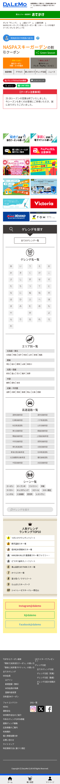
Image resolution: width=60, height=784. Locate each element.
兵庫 (13, 392)
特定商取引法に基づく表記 (14, 748)
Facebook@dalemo (30, 624)
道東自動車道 (17, 415)
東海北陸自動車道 (17, 452)
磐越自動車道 (43, 431)
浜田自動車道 (43, 462)
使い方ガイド (30, 72)
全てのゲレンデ (9, 671)
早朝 (42, 486)
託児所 (29, 494)
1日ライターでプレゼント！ (44, 660)
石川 (18, 373)
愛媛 (39, 392)
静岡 (8, 382)
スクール (35, 490)
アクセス (19, 72)
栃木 (13, 364)
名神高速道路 (43, 452)
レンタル (10, 494)
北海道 (8, 354)
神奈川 (29, 364)
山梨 (23, 364)
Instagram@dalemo (30, 605)
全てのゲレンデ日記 (45, 669)
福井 (23, 373)
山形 (30, 354)
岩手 (20, 354)
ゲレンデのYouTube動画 (16, 80)
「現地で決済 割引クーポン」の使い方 (18, 663)
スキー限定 (47, 490)
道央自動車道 (43, 415)
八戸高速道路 (43, 420)
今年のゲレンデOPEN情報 (13, 719)
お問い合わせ (8, 740)
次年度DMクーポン (11, 696)
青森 (14, 354)
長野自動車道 (43, 441)
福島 (40, 354)
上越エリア (26, 22)
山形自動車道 (43, 425)
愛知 (13, 382)
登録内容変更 (10, 692)
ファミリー (33, 486)
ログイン (8, 680)
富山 (13, 373)
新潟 (8, 373)
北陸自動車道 (43, 446)
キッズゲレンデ (23, 490)
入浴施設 (20, 494)
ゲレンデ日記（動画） (46, 677)
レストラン (40, 494)
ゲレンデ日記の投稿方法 (46, 682)
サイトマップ (8, 744)
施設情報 (8, 72)
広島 (34, 392)
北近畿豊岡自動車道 (17, 457)
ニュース (51, 72)
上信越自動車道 (42, 436)
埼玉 (8, 364)
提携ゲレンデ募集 (10, 723)
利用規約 (6, 731)
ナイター (10, 490)
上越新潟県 (39, 22)
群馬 (18, 364)
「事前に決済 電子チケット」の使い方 (18, 667)
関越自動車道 (17, 436)
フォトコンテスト (10, 702)
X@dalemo (30, 615)
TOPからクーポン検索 (12, 659)
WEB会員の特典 (11, 688)
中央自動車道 (17, 441)
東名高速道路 (17, 446)
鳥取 (18, 392)
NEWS (5, 706)
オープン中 (21, 486)
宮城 (35, 354)
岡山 (28, 392)
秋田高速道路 (17, 425)
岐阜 (18, 382)
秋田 (25, 354)
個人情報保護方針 (10, 735)
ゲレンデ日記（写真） (46, 673)
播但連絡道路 (43, 457)
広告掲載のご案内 (10, 727)
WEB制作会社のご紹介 (12, 715)
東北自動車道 (17, 431)
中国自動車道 (17, 462)
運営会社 (6, 710)
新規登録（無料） (12, 684)
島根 (23, 392)
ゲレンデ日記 (41, 72)
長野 (28, 373)
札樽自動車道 (17, 420)
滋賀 (8, 392)
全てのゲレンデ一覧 (30, 240)
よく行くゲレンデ (39, 80)
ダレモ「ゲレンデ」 (10, 22)
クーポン (10, 486)
